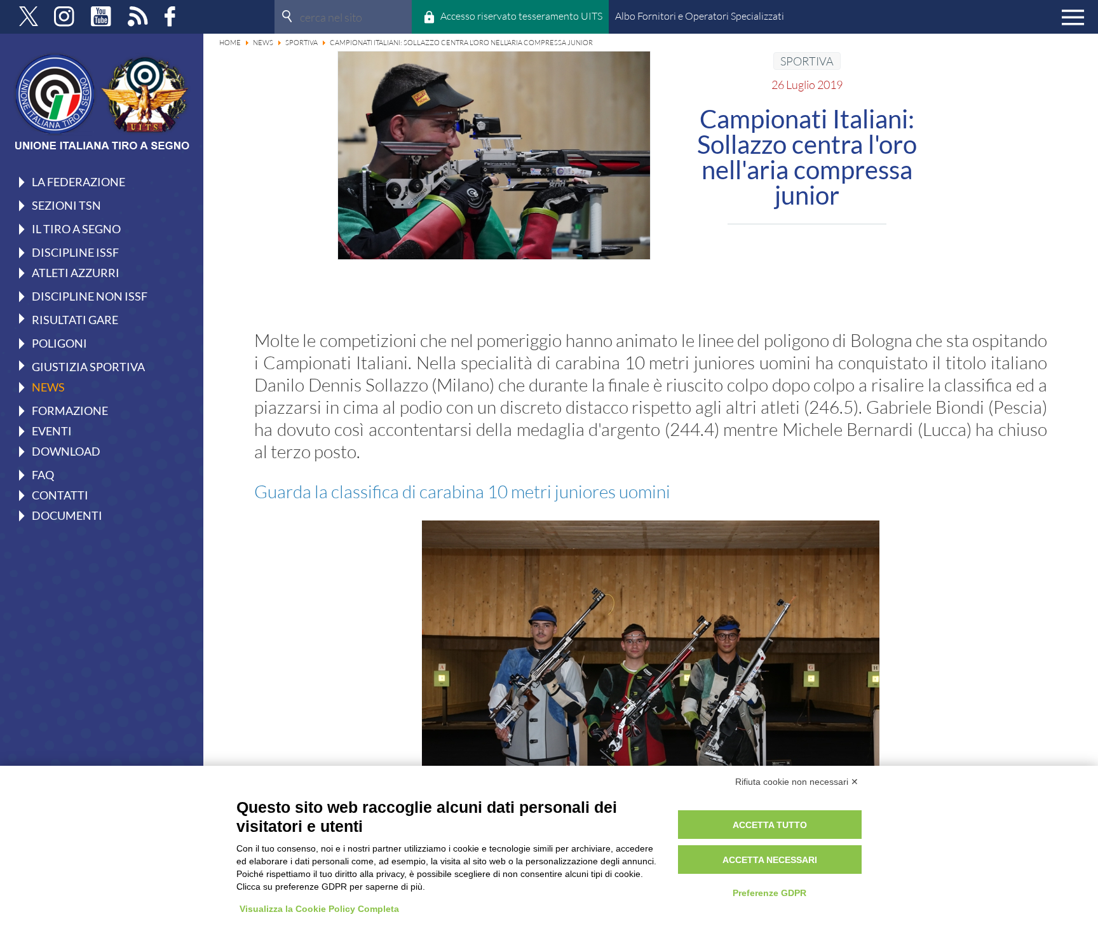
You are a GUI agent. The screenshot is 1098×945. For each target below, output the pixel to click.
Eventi (52, 431)
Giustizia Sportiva (88, 366)
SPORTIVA (807, 61)
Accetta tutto (770, 825)
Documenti (67, 515)
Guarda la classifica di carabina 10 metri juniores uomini (462, 491)
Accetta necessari (769, 860)
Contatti (60, 495)
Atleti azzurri (75, 272)
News (48, 387)
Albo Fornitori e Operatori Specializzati (699, 16)
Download (66, 451)
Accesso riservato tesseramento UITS (521, 16)
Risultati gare (75, 319)
